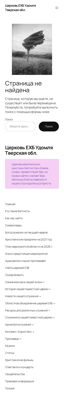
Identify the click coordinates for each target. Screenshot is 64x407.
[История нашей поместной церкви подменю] (50, 289)
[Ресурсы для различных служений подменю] (49, 310)
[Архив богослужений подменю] (33, 324)
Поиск (9, 119)
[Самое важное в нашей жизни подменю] (44, 282)
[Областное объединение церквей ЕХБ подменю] (54, 303)
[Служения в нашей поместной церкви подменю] (54, 317)
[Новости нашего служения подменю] (40, 296)
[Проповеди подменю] (21, 339)
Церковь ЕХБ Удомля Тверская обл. (20, 7)
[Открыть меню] (57, 8)
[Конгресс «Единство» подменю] (33, 331)
